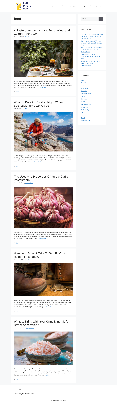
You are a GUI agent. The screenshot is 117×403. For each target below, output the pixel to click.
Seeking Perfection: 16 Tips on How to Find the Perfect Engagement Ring (90, 63)
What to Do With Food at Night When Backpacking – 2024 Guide (38, 104)
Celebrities (61, 6)
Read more (42, 87)
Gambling (84, 99)
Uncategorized (85, 120)
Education (84, 91)
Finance (83, 96)
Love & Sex (84, 107)
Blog (17, 166)
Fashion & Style (71, 6)
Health (83, 101)
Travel (17, 91)
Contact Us (98, 6)
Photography (82, 6)
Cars (82, 85)
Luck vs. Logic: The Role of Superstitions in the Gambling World (90, 56)
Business (84, 83)
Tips (91, 6)
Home (53, 6)
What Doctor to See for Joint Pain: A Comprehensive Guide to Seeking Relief (92, 50)
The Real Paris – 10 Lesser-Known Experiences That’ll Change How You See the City (92, 36)
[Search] (101, 19)
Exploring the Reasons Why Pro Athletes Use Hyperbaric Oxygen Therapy (91, 43)
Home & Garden (86, 104)
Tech (82, 112)
